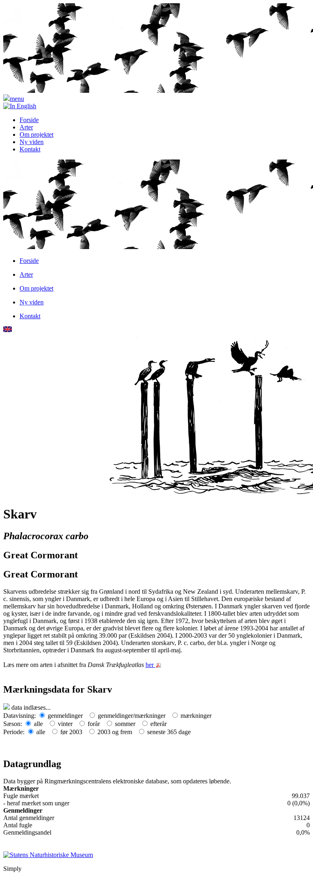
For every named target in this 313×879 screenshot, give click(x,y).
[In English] (19, 106)
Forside (29, 119)
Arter (26, 127)
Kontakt (30, 149)
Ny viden (32, 141)
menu (17, 98)
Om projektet (36, 134)
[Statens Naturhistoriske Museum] (48, 854)
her (150, 664)
